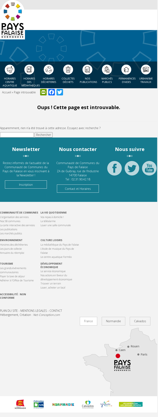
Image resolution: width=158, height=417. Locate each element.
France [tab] (88, 321)
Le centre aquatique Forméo (56, 257)
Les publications (8, 229)
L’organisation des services (14, 217)
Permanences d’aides (127, 80)
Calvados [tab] (140, 321)
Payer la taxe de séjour (12, 276)
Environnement (11, 240)
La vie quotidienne (54, 212)
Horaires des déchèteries (14, 244)
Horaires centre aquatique (10, 81)
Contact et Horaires (78, 189)
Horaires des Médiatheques (30, 81)
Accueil (6, 92)
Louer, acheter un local (53, 287)
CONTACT (56, 311)
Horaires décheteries (48, 80)
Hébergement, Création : (30, 315)
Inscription (26, 185)
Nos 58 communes (10, 221)
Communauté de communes (19, 212)
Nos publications (88, 80)
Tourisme (6, 263)
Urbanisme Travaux (146, 80)
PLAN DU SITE (9, 311)
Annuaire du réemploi (12, 253)
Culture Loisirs (51, 240)
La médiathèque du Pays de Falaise (60, 244)
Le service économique (53, 271)
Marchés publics (107, 80)
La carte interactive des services (17, 225)
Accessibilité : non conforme (13, 296)
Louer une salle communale (56, 225)
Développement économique (51, 265)
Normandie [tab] (113, 321)
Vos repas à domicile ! (52, 217)
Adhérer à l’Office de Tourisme (17, 280)
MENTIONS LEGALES (33, 311)
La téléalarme (48, 221)
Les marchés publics (11, 233)
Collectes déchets (68, 80)
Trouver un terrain (51, 283)
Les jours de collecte (11, 248)
